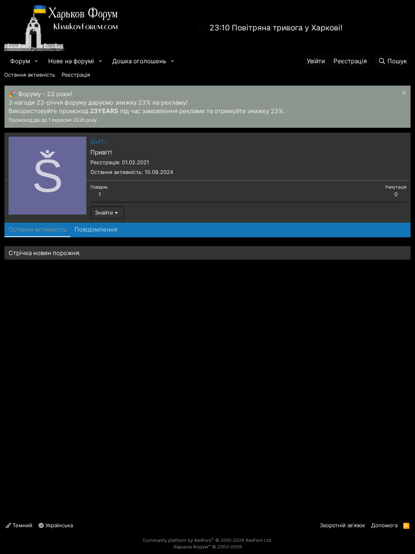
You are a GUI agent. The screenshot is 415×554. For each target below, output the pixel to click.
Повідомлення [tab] (96, 229)
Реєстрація (76, 74)
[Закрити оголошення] (403, 94)
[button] (36, 61)
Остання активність (29, 74)
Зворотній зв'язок (342, 525)
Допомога (384, 525)
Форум (20, 61)
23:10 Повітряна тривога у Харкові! (276, 27)
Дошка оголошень (139, 61)
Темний (21, 525)
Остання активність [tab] (37, 229)
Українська (58, 525)
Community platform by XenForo (207, 540)
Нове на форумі (71, 61)
